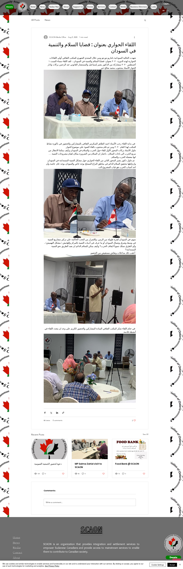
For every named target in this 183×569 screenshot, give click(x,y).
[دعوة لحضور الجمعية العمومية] (49, 449)
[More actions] (134, 37)
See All (145, 434)
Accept (172, 565)
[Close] (180, 565)
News (47, 20)
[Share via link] (63, 413)
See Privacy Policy (52, 566)
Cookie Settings (158, 565)
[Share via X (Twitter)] (51, 413)
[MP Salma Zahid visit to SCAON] (90, 449)
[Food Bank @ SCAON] (130, 449)
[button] (145, 20)
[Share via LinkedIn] (57, 413)
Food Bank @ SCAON (127, 463)
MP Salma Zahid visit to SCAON (88, 465)
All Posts (35, 20)
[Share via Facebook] (45, 413)
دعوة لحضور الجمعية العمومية (48, 463)
